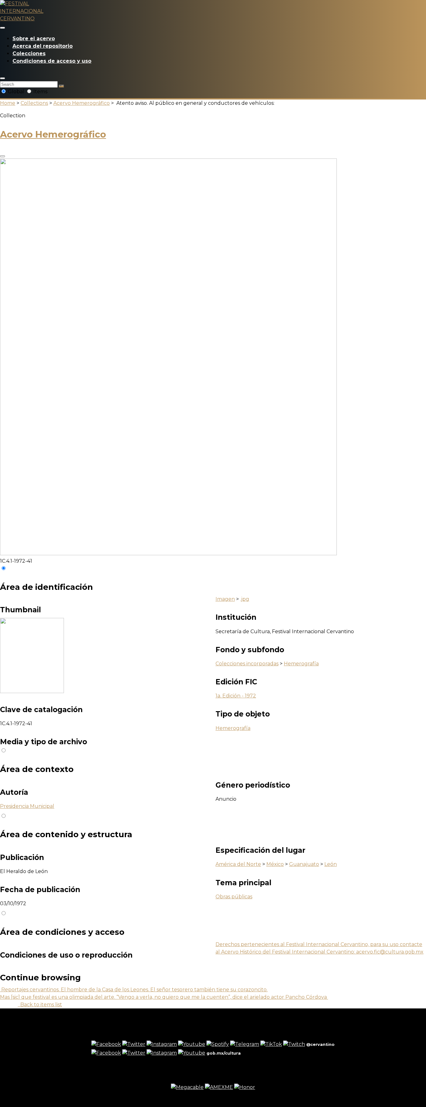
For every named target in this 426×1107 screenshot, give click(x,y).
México (275, 864)
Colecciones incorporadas (246, 664)
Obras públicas (233, 897)
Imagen (225, 599)
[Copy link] (2, 156)
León (330, 864)
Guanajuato (304, 864)
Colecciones (29, 53)
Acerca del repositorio (42, 46)
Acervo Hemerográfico (81, 103)
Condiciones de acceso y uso (51, 61)
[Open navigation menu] (2, 28)
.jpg (244, 599)
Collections (34, 103)
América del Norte (238, 864)
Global (16, 92)
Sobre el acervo (33, 38)
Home (7, 103)
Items (39, 92)
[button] (2, 78)
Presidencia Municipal (27, 806)
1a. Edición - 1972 (235, 696)
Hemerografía (301, 664)
